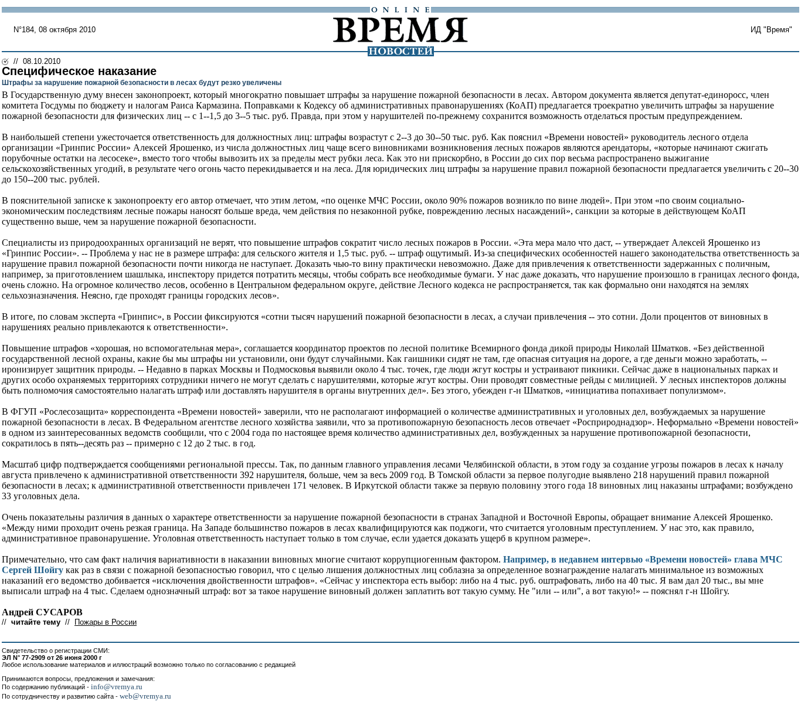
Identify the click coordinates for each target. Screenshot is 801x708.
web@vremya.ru (145, 696)
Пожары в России (105, 622)
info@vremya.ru (116, 686)
